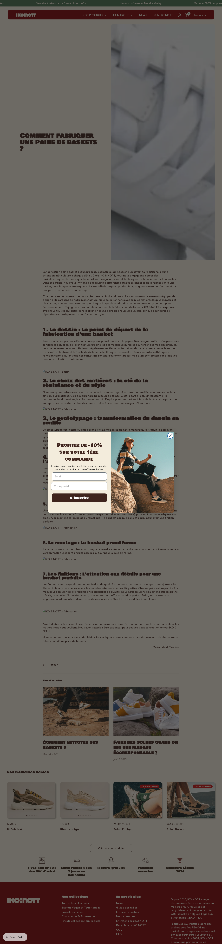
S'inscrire (79, 498)
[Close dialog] (170, 436)
